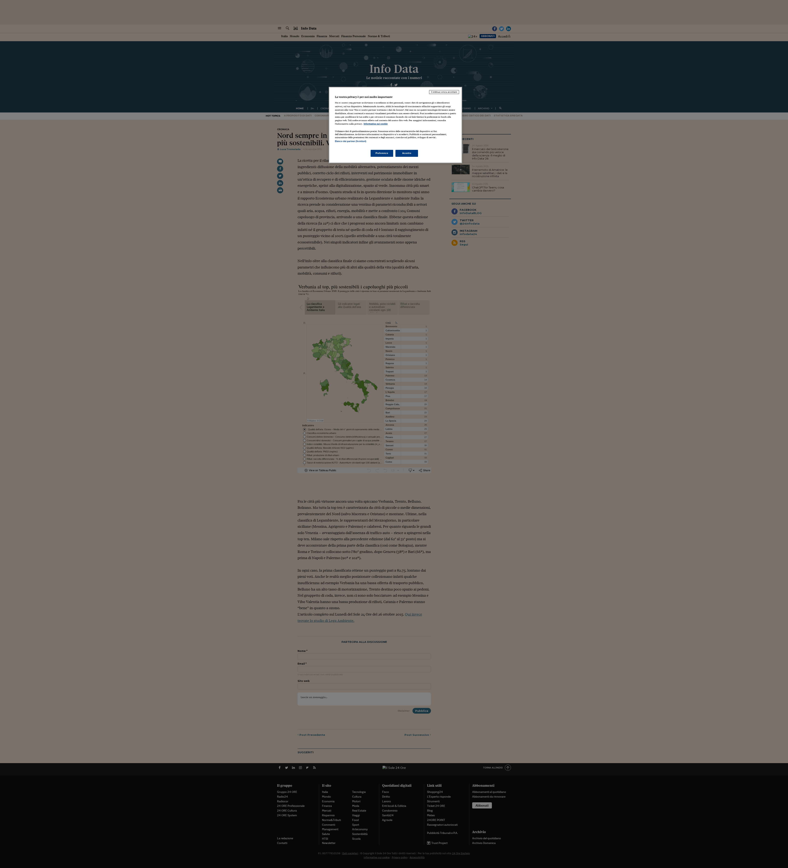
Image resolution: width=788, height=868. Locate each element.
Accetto (406, 153)
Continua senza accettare (444, 92)
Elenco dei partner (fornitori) (350, 141)
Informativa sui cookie (376, 124)
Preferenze (382, 153)
